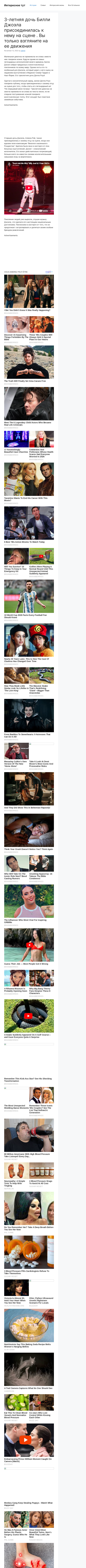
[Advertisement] (29, 121)
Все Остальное (74, 5)
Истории (33, 5)
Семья (43, 5)
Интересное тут (14, 5)
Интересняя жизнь (57, 5)
